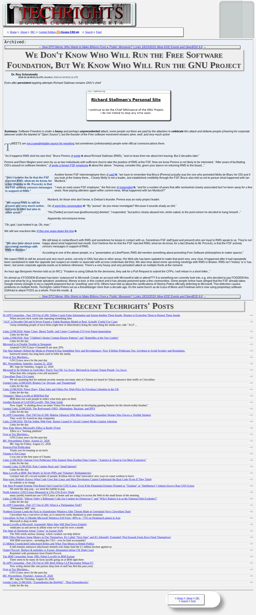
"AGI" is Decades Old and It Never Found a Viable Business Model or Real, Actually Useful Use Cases (60, 321)
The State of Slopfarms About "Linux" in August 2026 (33, 530)
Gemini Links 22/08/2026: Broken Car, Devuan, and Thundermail (39, 382)
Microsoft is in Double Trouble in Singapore (27, 344)
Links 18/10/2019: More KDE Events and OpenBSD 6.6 (168, 47)
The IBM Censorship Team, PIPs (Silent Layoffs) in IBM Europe (39, 556)
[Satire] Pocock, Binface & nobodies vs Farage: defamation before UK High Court (48, 550)
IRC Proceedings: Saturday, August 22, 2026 (27, 363)
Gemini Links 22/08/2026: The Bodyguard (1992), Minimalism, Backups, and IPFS (49, 408)
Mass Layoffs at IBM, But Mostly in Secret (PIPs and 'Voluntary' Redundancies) (47, 472)
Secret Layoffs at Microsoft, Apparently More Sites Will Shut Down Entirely (45, 524)
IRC (33, 32)
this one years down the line (56, 231)
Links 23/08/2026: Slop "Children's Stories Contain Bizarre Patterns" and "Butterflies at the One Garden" (61, 337)
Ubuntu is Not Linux (14, 453)
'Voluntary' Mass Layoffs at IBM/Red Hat (26, 395)
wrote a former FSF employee (70, 165)
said (111, 174)
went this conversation (68, 205)
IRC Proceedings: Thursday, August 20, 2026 (28, 575)
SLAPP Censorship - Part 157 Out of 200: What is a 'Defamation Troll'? (42, 505)
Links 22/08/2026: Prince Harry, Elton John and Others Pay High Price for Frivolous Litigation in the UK (61, 389)
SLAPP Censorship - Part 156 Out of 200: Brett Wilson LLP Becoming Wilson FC (48, 562)
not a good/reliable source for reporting (50, 143)
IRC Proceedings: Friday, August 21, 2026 (26, 440)
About (23, 32)
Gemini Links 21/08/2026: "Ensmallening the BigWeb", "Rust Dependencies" (46, 582)
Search (89, 32)
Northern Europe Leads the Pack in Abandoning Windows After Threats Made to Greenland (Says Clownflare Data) (67, 511)
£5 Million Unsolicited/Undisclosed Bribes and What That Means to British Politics (48, 543)
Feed (99, 32)
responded (126, 187)
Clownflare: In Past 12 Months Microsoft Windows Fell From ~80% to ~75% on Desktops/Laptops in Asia (61, 517)
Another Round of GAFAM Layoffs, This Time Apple (33, 402)
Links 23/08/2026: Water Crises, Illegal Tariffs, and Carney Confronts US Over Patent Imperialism (57, 331)
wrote (77, 155)
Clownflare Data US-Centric (18, 376)
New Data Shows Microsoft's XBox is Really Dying (32, 427)
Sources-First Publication (16, 447)
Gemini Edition (47, 32)
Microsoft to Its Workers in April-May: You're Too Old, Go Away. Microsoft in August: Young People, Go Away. (65, 370)
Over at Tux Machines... (16, 357)
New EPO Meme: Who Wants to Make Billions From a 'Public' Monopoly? (87, 47)
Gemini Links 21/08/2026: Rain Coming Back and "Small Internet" (40, 466)
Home (13, 32)
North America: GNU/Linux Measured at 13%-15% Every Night (38, 492)
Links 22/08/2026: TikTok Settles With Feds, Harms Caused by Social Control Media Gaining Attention (60, 421)
